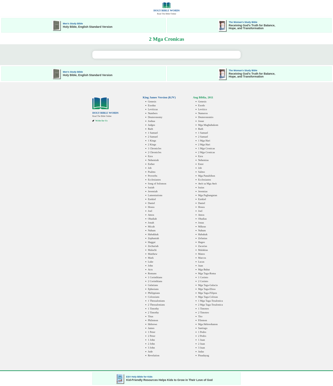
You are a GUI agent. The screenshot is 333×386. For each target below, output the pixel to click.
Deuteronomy (155, 117)
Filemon (202, 320)
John (150, 265)
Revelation (153, 355)
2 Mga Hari (204, 144)
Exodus (152, 105)
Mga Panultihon (206, 175)
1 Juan (201, 339)
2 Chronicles (154, 152)
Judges (151, 124)
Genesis (152, 101)
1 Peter (151, 332)
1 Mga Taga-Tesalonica (210, 300)
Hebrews (152, 324)
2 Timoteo (203, 312)
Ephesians (153, 289)
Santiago (202, 328)
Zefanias (202, 238)
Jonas (201, 222)
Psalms (151, 171)
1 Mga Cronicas (206, 148)
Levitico (202, 109)
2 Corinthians (155, 281)
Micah (151, 226)
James (151, 328)
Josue (201, 121)
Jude (150, 351)
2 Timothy (153, 312)
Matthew (152, 253)
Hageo (201, 242)
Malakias (203, 249)
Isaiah (151, 187)
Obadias (202, 218)
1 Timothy (153, 308)
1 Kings (152, 140)
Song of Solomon (157, 183)
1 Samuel (153, 132)
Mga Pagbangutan (207, 195)
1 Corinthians (155, 277)
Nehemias (203, 160)
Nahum (152, 230)
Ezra (150, 156)
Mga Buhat (204, 269)
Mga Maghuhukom (208, 124)
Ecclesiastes (154, 179)
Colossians (153, 296)
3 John (151, 347)
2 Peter (151, 335)
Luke (150, 261)
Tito (200, 316)
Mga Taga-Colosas (208, 296)
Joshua (151, 121)
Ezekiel (152, 199)
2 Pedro (202, 335)
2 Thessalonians (156, 304)
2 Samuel (153, 136)
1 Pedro (202, 332)
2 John (151, 343)
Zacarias (202, 246)
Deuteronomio (205, 117)
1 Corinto (203, 277)
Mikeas (202, 226)
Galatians (153, 285)
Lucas (201, 261)
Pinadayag (203, 355)
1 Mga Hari (204, 140)
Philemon (153, 320)
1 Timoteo (203, 308)
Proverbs (152, 175)
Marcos (202, 257)
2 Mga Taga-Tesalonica (210, 304)
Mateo (201, 253)
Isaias (201, 187)
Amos (151, 214)
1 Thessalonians (156, 300)
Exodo (201, 105)
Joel (150, 210)
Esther (151, 164)
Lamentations (155, 195)
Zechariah (153, 246)
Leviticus (153, 109)
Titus (150, 316)
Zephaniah (153, 238)
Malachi (152, 249)
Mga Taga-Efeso (207, 289)
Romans (152, 273)
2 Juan (201, 343)
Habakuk (202, 234)
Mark (151, 257)
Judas (201, 351)
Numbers (153, 113)
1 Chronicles (154, 148)
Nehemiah (153, 160)
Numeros (203, 113)
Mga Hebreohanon (208, 324)
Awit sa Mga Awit (207, 183)
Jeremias (202, 191)
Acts (150, 269)
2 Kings (152, 144)
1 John (151, 339)
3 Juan (201, 347)
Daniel (151, 203)
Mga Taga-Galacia (208, 285)
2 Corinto (203, 281)
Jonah (151, 222)
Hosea (151, 207)
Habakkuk (153, 234)
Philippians (154, 292)
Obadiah (152, 218)
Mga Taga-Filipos (207, 292)
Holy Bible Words (166, 10)
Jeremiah (153, 191)
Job (150, 167)
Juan (200, 265)
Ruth (150, 128)
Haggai (151, 242)
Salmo (201, 171)
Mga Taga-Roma (207, 273)
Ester (201, 164)
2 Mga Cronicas (206, 152)
